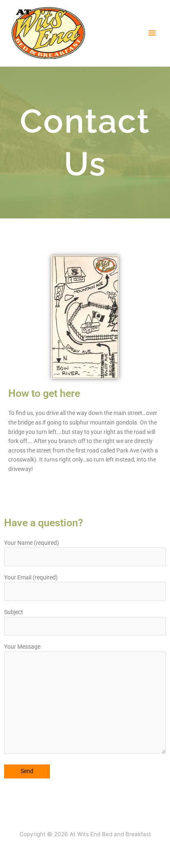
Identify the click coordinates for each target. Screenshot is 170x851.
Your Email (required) (31, 577)
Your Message (22, 646)
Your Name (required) (31, 542)
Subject (13, 612)
